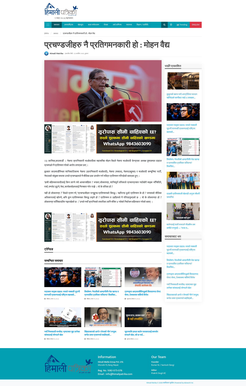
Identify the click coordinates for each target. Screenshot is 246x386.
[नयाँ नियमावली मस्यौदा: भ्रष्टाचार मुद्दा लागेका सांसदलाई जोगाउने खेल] (62, 317)
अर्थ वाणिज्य (117, 24)
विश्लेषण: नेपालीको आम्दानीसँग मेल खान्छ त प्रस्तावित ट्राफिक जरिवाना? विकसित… (101, 293)
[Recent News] (171, 25)
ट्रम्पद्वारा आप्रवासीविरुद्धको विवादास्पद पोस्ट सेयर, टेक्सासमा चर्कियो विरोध (143, 293)
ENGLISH (195, 24)
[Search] (164, 25)
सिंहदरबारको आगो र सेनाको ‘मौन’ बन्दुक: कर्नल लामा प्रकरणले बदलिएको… (100, 333)
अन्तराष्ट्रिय (68, 24)
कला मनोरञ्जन (93, 24)
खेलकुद (80, 24)
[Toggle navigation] (48, 25)
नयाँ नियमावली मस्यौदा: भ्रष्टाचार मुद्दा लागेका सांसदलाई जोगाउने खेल (62, 333)
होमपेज (46, 33)
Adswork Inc (188, 382)
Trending (183, 24)
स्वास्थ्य (129, 24)
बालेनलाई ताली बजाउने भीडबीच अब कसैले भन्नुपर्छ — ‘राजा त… (181, 226)
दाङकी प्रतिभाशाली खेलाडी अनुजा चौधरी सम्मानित (183, 195)
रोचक (106, 24)
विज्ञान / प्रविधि (142, 24)
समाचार (56, 24)
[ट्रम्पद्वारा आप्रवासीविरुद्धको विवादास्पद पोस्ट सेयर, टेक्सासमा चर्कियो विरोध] (143, 277)
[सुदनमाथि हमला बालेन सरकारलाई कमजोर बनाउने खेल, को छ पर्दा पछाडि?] (143, 317)
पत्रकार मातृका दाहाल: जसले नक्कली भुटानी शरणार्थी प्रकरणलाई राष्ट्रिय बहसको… (62, 293)
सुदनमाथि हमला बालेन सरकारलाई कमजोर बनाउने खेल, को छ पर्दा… (141, 333)
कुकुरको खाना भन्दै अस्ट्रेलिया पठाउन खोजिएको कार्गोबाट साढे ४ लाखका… (182, 96)
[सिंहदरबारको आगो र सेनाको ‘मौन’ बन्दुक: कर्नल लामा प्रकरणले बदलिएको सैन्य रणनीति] (102, 317)
